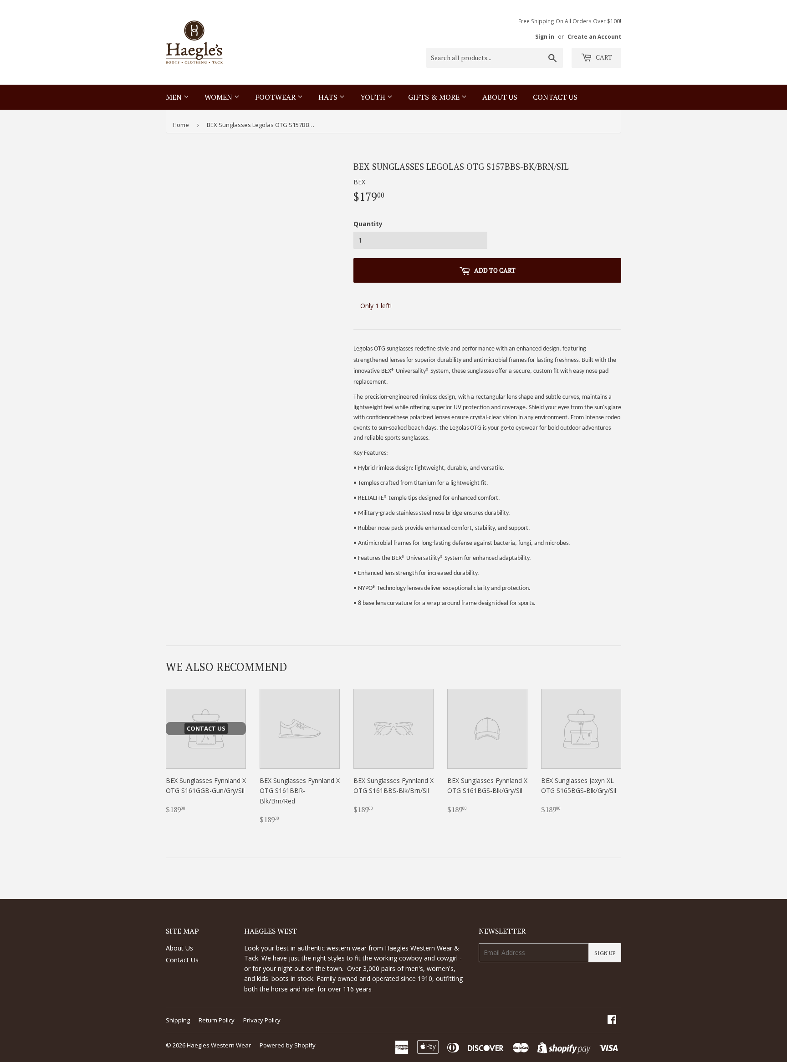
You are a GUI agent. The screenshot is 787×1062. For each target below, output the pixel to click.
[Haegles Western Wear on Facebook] (612, 1020)
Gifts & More (434, 97)
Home (181, 125)
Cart (603, 57)
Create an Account (594, 36)
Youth (373, 97)
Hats (328, 97)
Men (175, 97)
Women (219, 97)
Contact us (555, 97)
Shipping (178, 1020)
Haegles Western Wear (219, 1045)
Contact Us (182, 959)
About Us (499, 97)
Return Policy (217, 1020)
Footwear (276, 97)
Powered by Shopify (288, 1045)
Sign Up (604, 953)
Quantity (368, 223)
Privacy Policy (262, 1020)
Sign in (544, 36)
